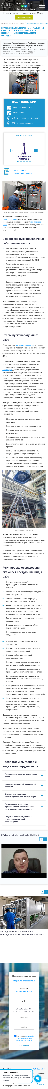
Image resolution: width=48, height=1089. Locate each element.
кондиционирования (25, 345)
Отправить (24, 1045)
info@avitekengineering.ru (24, 9)
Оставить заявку (24, 17)
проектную (7, 370)
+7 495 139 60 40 (24, 3)
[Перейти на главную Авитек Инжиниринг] (6, 5)
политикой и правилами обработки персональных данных (25, 1038)
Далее (30, 53)
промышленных (9, 219)
